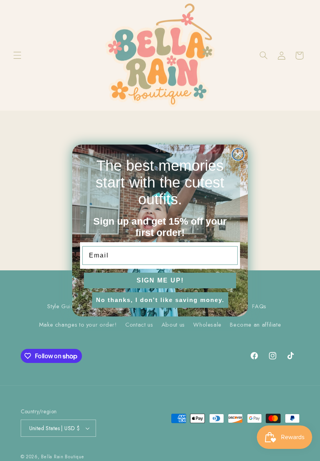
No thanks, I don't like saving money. (160, 300)
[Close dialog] (238, 154)
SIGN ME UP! (160, 280)
